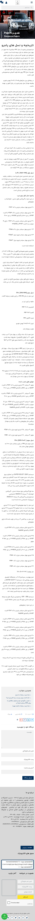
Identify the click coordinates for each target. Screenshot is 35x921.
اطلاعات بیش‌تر (27, 848)
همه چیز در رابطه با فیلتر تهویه (21, 706)
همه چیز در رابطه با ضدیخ (22, 695)
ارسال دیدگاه (28, 778)
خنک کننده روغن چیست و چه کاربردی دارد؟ (18, 698)
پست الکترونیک (29, 759)
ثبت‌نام (25, 897)
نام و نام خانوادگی (28, 751)
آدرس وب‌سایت (29, 768)
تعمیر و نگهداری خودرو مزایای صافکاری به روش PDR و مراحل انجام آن (19, 702)
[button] (3, 3)
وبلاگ (9, 714)
